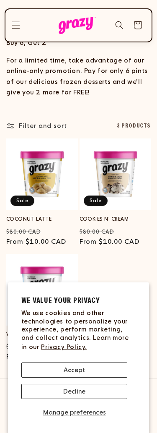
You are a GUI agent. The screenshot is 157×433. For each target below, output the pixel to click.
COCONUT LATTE (28, 219)
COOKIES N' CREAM (104, 219)
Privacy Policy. (64, 347)
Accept (74, 370)
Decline (74, 391)
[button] (16, 25)
